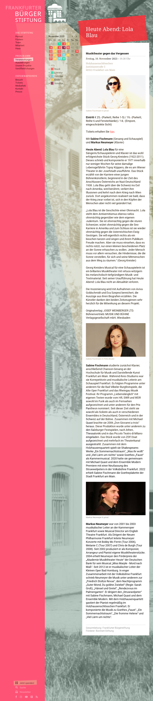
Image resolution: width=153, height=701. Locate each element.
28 (55, 58)
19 (77, 51)
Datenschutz (70, 697)
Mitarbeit (19, 45)
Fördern (19, 39)
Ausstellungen (22, 62)
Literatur (58, 72)
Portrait (19, 36)
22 (59, 55)
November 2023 (56, 36)
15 (59, 51)
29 (59, 58)
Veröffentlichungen (24, 68)
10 (68, 47)
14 (55, 51)
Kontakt (19, 88)
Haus (18, 48)
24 (68, 55)
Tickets (19, 82)
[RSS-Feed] (37, 696)
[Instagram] (21, 696)
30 (64, 58)
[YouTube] (26, 696)
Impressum (54, 697)
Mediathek (20, 85)
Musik (57, 69)
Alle (53, 65)
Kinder (57, 79)
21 (55, 55)
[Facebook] (16, 696)
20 (50, 55)
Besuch (19, 79)
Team (18, 42)
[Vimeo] (32, 696)
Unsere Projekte (23, 65)
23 (64, 55)
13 (50, 51)
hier (112, 131)
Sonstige (58, 83)
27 (50, 58)
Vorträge (58, 76)
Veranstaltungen (23, 59)
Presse (18, 91)
